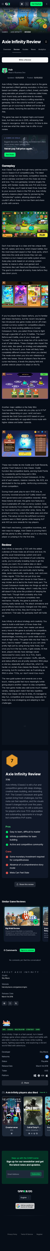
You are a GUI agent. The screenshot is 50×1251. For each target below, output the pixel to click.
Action (28, 1130)
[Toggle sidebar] (47, 4)
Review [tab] (17, 49)
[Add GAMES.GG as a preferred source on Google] (25, 1206)
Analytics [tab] (42, 49)
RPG (11, 1130)
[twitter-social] (15, 1003)
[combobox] (22, 4)
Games (5, 32)
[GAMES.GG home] (8, 4)
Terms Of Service (27, 1234)
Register (39, 1234)
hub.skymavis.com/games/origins (14, 987)
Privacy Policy (12, 1234)
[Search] (27, 4)
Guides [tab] (25, 49)
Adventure (34, 1130)
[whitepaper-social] (10, 1003)
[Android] (38, 1075)
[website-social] (4, 1003)
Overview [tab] (7, 49)
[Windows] (34, 1075)
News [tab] (33, 49)
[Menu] (2, 4)
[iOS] (42, 1075)
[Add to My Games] (46, 41)
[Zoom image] (25, 224)
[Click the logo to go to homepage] (25, 1191)
